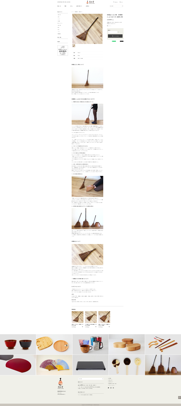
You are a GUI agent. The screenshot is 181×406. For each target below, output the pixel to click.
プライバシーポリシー (111, 385)
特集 (65, 6)
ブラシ (59, 31)
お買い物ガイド (79, 6)
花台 (58, 29)
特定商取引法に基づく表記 (112, 383)
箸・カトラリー (60, 23)
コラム (71, 6)
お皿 (58, 16)
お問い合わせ (110, 380)
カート (122, 2)
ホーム (73, 11)
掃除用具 (76, 11)
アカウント (116, 2)
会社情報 (109, 378)
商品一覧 (59, 6)
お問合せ (87, 6)
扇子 (58, 27)
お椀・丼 (59, 14)
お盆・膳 (59, 25)
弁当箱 (59, 21)
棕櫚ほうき (80, 11)
